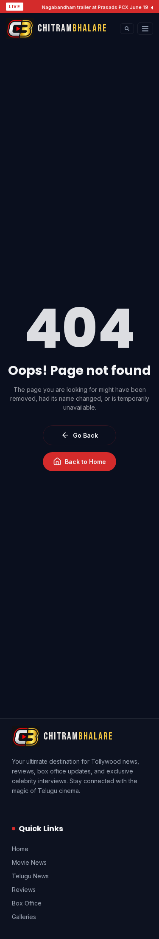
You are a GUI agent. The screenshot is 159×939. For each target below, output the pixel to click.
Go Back (85, 435)
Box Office (27, 903)
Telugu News (30, 876)
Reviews (24, 889)
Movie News (29, 862)
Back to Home (85, 461)
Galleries (24, 916)
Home (20, 848)
